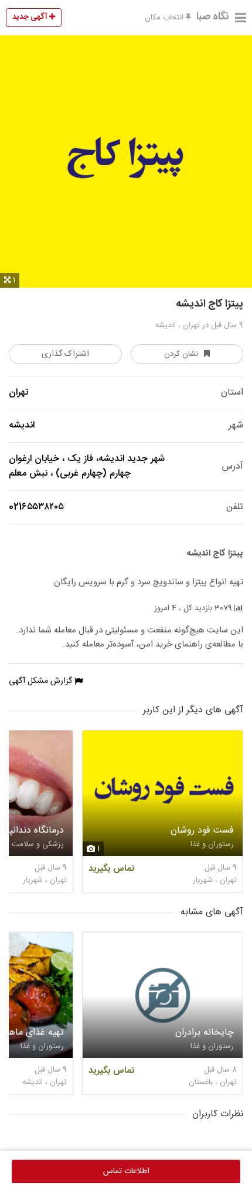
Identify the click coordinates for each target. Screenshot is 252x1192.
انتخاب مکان (165, 17)
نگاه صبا (212, 17)
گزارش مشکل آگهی (41, 681)
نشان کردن (181, 354)
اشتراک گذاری (65, 354)
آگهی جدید (30, 17)
